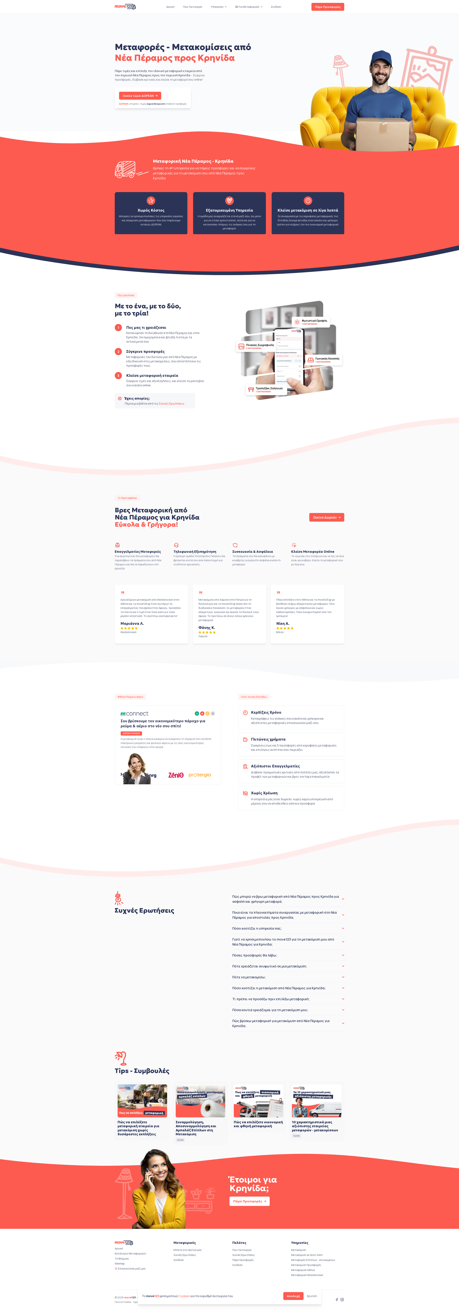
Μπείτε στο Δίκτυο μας (188, 1250)
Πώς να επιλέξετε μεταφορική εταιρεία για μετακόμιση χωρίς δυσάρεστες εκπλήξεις (138, 1128)
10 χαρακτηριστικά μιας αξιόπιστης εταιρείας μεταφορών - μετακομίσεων (315, 1126)
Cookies (184, 1296)
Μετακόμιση (298, 1250)
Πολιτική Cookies (123, 1302)
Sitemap (120, 1263)
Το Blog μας (122, 1258)
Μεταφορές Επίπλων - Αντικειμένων (313, 1260)
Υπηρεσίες (217, 6)
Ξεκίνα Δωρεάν (325, 517)
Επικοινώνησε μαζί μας (132, 1268)
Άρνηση (312, 1296)
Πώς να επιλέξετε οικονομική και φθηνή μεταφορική (258, 1124)
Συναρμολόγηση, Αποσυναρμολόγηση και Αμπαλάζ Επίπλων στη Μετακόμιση (196, 1128)
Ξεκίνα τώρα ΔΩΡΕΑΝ (138, 95)
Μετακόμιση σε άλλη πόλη (307, 1255)
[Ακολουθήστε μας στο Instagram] (342, 1299)
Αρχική (170, 6)
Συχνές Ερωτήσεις (171, 403)
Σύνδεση (276, 6)
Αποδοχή (293, 1296)
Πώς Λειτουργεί (192, 6)
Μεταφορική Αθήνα (303, 1270)
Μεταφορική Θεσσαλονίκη (307, 1275)
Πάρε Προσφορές (328, 7)
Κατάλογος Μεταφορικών (130, 1253)
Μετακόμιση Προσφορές (306, 1265)
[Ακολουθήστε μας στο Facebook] (337, 1300)
